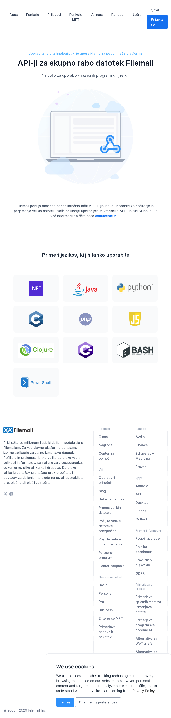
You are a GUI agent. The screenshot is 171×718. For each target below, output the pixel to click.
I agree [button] (65, 702)
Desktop (142, 502)
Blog (102, 491)
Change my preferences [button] (98, 702)
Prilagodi (54, 15)
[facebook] (11, 494)
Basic (103, 585)
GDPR (140, 573)
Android (142, 486)
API (138, 494)
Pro (101, 602)
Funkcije (32, 15)
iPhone (141, 511)
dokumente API (107, 216)
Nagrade (105, 445)
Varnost (97, 15)
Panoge (117, 15)
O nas (103, 437)
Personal (105, 593)
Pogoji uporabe (148, 538)
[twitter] (5, 494)
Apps (13, 15)
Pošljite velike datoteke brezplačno (110, 526)
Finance (142, 445)
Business (106, 610)
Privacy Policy (143, 691)
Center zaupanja (111, 566)
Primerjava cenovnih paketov (107, 632)
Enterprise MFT (111, 618)
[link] (143, 691)
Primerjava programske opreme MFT (146, 625)
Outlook (142, 519)
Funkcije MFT (75, 17)
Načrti (136, 15)
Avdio (140, 437)
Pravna (141, 467)
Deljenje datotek (111, 499)
